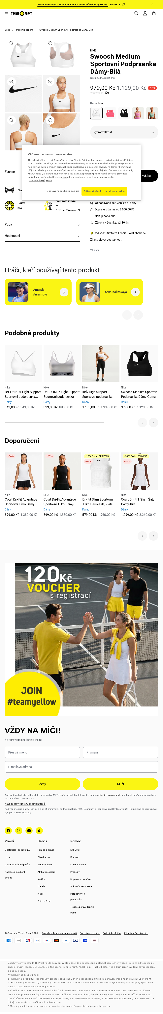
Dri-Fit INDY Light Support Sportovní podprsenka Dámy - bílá (23, 394)
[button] (6, 13)
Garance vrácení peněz (17, 864)
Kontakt (74, 857)
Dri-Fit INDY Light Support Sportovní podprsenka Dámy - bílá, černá (62, 394)
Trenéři (41, 886)
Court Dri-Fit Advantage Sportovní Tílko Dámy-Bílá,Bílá (21, 502)
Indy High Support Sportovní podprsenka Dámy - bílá (97, 394)
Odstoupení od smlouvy (17, 849)
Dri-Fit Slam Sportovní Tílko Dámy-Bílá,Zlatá (97, 502)
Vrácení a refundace (81, 886)
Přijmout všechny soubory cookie (104, 191)
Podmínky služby (112, 933)
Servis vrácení (45, 864)
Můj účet (75, 849)
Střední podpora (24, 29)
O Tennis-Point (78, 864)
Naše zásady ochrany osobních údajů (25, 803)
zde (64, 177)
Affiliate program (46, 872)
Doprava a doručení (80, 879)
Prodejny (75, 872)
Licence (9, 857)
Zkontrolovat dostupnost (105, 239)
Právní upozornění (90, 933)
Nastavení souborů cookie (63, 191)
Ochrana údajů (37, 180)
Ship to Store (44, 901)
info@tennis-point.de (109, 795)
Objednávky (44, 857)
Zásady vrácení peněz (136, 933)
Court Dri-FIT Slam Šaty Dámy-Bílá (137, 502)
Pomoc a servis (46, 849)
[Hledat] (136, 13)
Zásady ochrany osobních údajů (59, 933)
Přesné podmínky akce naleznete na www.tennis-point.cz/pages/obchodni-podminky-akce (60, 1006)
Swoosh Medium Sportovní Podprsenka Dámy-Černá (139, 394)
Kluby (40, 893)
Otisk (49, 180)
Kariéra (41, 879)
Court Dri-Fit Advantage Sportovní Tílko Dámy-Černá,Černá (60, 502)
